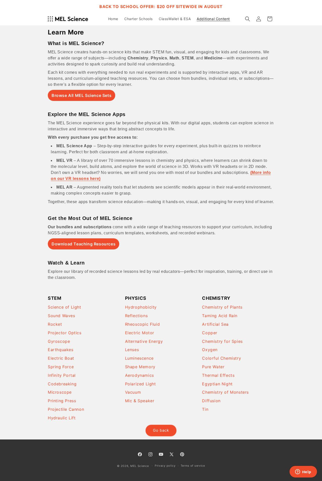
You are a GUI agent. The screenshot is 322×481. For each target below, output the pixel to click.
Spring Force (61, 366)
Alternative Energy (144, 341)
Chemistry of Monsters (225, 392)
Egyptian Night (217, 383)
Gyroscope (59, 341)
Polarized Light (140, 383)
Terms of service (193, 465)
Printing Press (62, 400)
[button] (247, 18)
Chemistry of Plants (222, 307)
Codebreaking (62, 383)
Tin (205, 409)
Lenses (132, 349)
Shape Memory (140, 366)
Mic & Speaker (139, 400)
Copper (209, 332)
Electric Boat (61, 358)
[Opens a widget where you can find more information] (303, 472)
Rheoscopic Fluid (142, 324)
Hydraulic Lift (61, 417)
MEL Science (139, 466)
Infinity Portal (62, 375)
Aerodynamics (139, 375)
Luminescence (139, 358)
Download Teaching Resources (83, 243)
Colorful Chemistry (221, 358)
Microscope (60, 392)
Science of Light (64, 307)
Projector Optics (65, 332)
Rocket (55, 324)
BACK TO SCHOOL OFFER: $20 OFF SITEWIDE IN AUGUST (160, 6)
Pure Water (213, 366)
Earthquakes (60, 349)
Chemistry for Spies (222, 341)
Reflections (136, 315)
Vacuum (133, 392)
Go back (161, 430)
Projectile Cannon (66, 409)
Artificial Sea (215, 324)
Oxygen (210, 349)
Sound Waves (61, 315)
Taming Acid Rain (219, 315)
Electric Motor (139, 332)
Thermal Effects (218, 375)
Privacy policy (165, 465)
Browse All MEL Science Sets (81, 95)
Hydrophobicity (141, 307)
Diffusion (211, 400)
